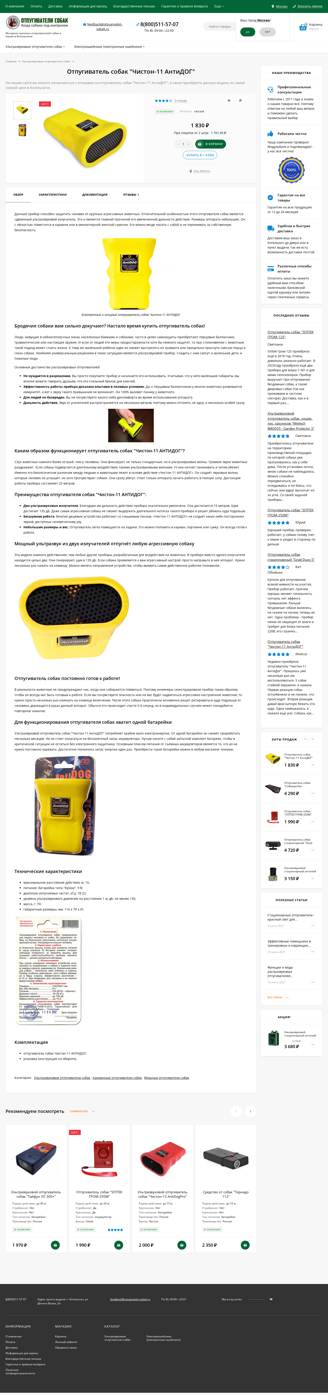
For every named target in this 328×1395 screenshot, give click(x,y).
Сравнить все (79, 1111)
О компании (14, 6)
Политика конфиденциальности (20, 1371)
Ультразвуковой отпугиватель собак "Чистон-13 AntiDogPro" (162, 1194)
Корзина (60, 1336)
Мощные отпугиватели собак (166, 1078)
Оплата (36, 6)
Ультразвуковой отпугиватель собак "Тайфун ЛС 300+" (36, 1194)
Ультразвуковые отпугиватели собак (46, 61)
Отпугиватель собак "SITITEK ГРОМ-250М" (99, 1194)
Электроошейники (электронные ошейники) (164, 1338)
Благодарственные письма (134, 6)
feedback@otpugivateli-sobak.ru (130, 1299)
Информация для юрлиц (88, 6)
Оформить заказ (66, 1347)
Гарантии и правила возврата (184, 6)
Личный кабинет (66, 1342)
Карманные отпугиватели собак (117, 1078)
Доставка (55, 6)
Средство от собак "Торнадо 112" (226, 1194)
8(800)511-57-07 (159, 24)
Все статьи (275, 997)
